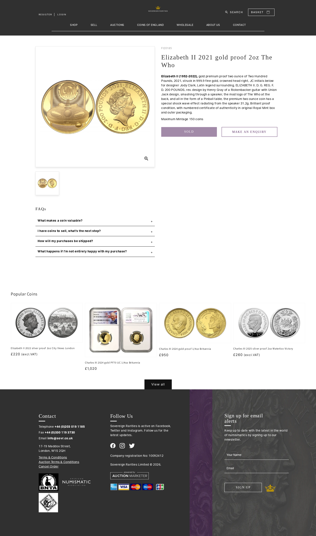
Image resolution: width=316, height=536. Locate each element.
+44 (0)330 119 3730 (60, 432)
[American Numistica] (77, 482)
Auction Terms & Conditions (59, 462)
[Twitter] (132, 445)
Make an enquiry (249, 132)
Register (45, 14)
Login (61, 14)
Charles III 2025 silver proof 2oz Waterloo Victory (263, 348)
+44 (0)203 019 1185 (70, 426)
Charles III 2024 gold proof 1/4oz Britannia (185, 349)
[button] (95, 221)
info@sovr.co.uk (60, 438)
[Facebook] (113, 445)
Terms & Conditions (53, 457)
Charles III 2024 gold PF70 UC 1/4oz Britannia (112, 362)
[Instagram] (122, 445)
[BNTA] (50, 482)
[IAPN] (48, 501)
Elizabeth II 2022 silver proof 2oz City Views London (43, 348)
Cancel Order (48, 466)
